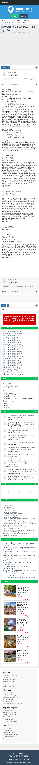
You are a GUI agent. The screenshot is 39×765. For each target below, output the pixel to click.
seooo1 (16, 456)
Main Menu (5, 2)
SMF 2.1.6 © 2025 (14, 755)
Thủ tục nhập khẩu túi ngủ (16, 442)
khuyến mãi (6, 555)
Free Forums (19, 756)
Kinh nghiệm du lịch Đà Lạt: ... (13, 332)
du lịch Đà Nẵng (22, 559)
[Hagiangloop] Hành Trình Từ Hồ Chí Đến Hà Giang (22, 455)
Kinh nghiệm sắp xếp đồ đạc (13, 515)
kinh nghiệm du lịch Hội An (12, 344)
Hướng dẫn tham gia (10, 695)
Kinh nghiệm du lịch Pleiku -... (12, 339)
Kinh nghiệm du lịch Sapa (12, 517)
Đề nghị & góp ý (8, 684)
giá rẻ (16, 543)
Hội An (5, 570)
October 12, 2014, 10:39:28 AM (10, 84)
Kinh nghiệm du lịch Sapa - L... (13, 348)
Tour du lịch (7, 507)
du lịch (8, 543)
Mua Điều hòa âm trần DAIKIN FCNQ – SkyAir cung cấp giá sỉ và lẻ (20, 477)
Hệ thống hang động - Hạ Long (13, 374)
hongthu (33, 471)
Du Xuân (23, 574)
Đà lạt (19, 551)
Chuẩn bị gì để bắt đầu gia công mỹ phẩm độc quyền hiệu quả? (21, 423)
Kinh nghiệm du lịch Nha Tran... (13, 355)
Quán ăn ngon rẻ (9, 510)
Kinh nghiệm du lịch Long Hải (12, 353)
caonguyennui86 (28, 424)
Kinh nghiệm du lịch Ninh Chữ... (13, 346)
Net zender (7, 504)
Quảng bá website (9, 737)
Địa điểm (25, 566)
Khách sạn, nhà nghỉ (9, 712)
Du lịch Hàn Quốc (12, 572)
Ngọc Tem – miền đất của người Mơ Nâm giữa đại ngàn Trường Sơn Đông (21, 470)
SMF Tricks (21, 754)
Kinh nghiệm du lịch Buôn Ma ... (13, 342)
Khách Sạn (23, 543)
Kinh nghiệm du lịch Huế (11, 349)
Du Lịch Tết (10, 557)
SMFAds (11, 756)
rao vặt (5, 547)
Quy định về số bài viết (10, 697)
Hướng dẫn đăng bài (10, 693)
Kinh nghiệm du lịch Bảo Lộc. (12, 362)
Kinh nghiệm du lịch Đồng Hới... (13, 351)
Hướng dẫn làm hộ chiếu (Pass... (13, 371)
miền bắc (6, 551)
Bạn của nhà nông (9, 732)
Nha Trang (13, 551)
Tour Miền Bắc (12, 570)
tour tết (29, 574)
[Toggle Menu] (36, 2)
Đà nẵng (14, 559)
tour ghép (19, 547)
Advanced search (19, 496)
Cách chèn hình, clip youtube (12, 703)
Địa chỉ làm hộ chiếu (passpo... (13, 373)
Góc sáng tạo (7, 730)
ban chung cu (23, 555)
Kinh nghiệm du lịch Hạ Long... (13, 364)
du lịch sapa (31, 577)
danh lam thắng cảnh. (13, 574)
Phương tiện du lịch (9, 715)
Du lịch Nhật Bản (22, 570)
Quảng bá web (8, 505)
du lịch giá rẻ (7, 559)
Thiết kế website (8, 686)
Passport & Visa (8, 717)
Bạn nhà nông (7, 739)
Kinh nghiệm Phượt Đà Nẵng (12, 369)
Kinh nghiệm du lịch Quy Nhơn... (13, 357)
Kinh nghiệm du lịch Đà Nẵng (13, 514)
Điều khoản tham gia (10, 679)
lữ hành (13, 566)
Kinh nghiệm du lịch (10, 512)
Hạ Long (19, 566)
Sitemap (26, 756)
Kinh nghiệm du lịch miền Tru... (13, 335)
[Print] (36, 67)
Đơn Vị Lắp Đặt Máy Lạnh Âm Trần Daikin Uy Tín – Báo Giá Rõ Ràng (22, 448)
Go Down (4, 67)
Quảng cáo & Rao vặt (10, 721)
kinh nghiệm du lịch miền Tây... (13, 333)
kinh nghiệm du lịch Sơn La (12, 358)
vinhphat (30, 478)
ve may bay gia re (13, 562)
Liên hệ (5, 677)
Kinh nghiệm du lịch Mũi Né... (12, 360)
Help (10, 759)
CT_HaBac (19, 417)
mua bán (12, 547)
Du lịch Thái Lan (27, 551)
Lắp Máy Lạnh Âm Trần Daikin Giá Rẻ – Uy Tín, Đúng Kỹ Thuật (21, 430)
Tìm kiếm (5, 484)
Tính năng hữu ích (9, 699)
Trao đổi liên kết (8, 682)
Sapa (4, 574)
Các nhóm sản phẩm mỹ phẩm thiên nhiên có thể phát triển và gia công (21, 462)
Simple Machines (23, 755)
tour (25, 577)
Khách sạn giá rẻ (9, 509)
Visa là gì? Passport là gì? (11, 337)
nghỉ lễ (30, 559)
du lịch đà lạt (7, 566)
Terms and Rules (17, 759)
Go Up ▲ (26, 759)
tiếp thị (9, 545)
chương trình (28, 548)
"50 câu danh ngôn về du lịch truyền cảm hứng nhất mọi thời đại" (19, 534)
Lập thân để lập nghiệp (10, 734)
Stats (4, 378)
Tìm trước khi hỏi (8, 701)
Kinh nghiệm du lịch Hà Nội (12, 341)
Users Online (9, 401)
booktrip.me (6, 577)
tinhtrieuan (25, 431)
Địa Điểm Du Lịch (25, 562)
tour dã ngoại (12, 564)
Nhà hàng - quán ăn (9, 719)
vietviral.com (15, 577)
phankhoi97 (31, 442)
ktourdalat (13, 72)
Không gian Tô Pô (9, 728)
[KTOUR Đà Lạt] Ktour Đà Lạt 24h (18, 28)
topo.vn (21, 577)
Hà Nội (5, 562)
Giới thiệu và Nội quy (10, 675)
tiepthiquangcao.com (9, 568)
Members (8, 383)
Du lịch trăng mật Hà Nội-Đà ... (13, 367)
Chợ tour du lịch (8, 710)
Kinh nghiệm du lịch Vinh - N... (13, 366)
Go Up (3, 305)
